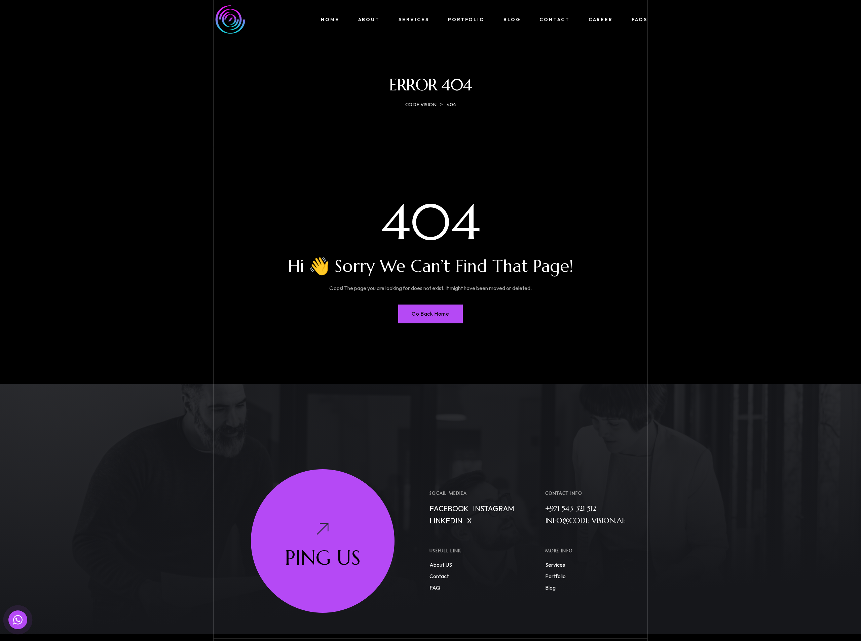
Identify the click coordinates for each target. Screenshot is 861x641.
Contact (439, 576)
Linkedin (445, 520)
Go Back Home (430, 313)
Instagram (493, 508)
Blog (550, 587)
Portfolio (555, 576)
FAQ (434, 587)
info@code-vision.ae (585, 520)
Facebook (449, 508)
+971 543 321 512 (570, 508)
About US (440, 564)
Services (555, 564)
